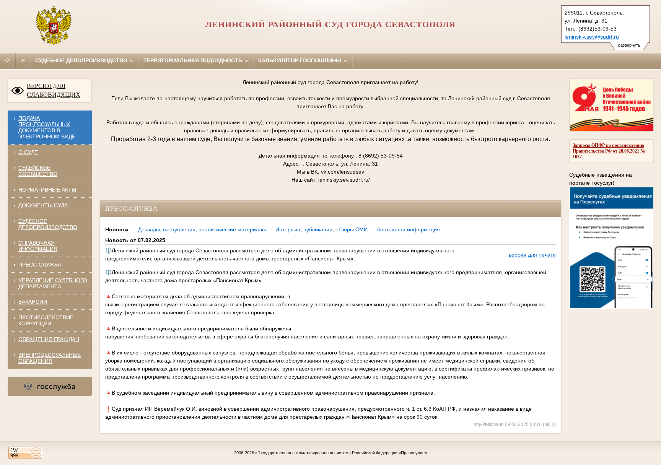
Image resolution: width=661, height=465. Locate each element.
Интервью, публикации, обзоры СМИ (321, 229)
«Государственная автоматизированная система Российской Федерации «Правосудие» (341, 452)
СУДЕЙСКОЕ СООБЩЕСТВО (37, 171)
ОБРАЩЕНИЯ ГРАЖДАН (48, 339)
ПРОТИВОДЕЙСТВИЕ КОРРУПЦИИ (45, 320)
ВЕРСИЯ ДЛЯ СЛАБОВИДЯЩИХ (53, 90)
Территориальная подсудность (193, 60)
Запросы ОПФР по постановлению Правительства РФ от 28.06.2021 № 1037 (609, 151)
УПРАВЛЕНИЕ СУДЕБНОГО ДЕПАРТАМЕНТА (52, 283)
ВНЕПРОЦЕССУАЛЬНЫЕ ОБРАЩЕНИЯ (49, 358)
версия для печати (532, 255)
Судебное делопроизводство (82, 60)
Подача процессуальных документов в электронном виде (46, 127)
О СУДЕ (28, 152)
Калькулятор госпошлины (300, 60)
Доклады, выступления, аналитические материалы (202, 229)
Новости (117, 229)
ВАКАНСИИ (32, 302)
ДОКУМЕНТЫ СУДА (43, 205)
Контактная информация (408, 229)
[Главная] (7, 60)
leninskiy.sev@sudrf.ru (592, 37)
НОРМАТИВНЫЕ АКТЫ (47, 190)
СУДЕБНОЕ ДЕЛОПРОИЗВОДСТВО (47, 224)
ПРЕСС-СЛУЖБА (39, 265)
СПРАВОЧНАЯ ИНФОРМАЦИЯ (37, 246)
